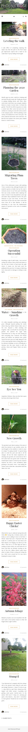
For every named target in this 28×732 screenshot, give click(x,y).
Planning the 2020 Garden (14, 89)
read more (14, 59)
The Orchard (18, 246)
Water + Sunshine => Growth (14, 313)
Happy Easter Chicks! (14, 524)
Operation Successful (14, 252)
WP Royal (17, 729)
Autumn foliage (14, 611)
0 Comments (23, 65)
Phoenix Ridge (14, 5)
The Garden (8, 309)
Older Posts (7, 718)
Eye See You (14, 389)
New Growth (14, 438)
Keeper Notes (8, 246)
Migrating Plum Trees (14, 176)
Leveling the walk (14, 41)
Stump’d (14, 676)
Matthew (7, 65)
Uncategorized (14, 38)
